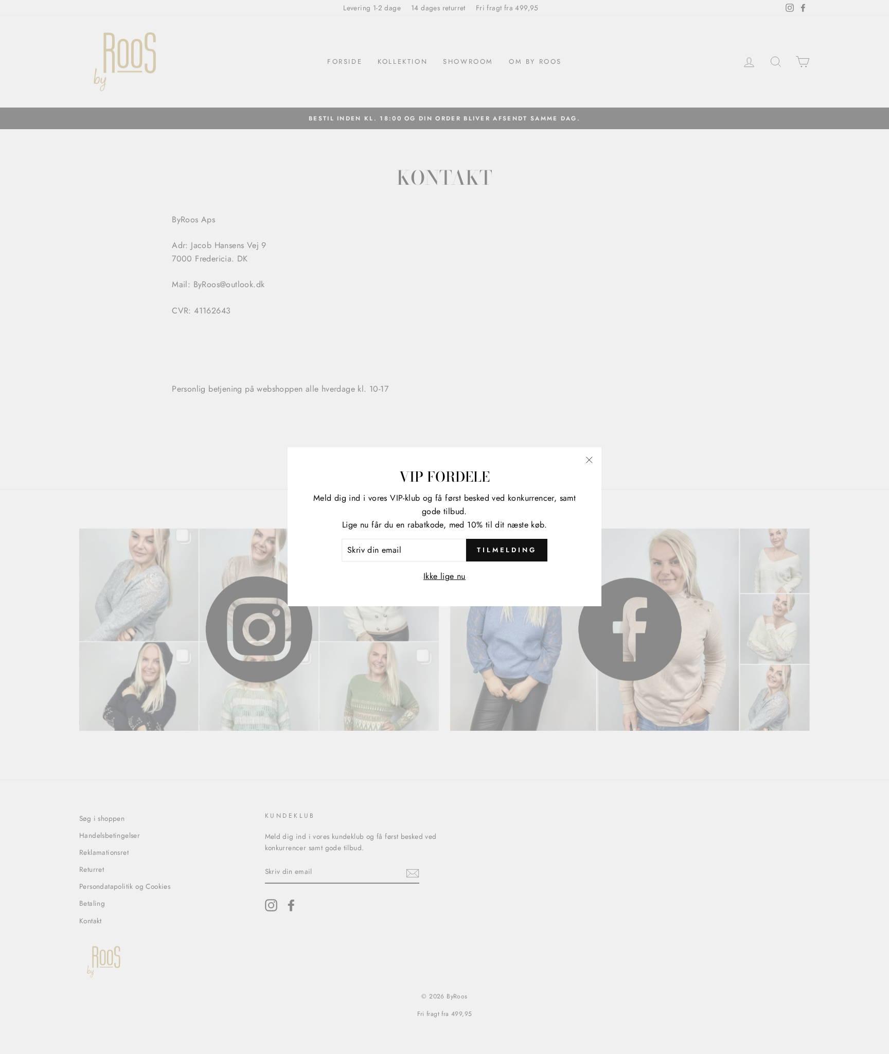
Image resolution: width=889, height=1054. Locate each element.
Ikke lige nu (444, 576)
